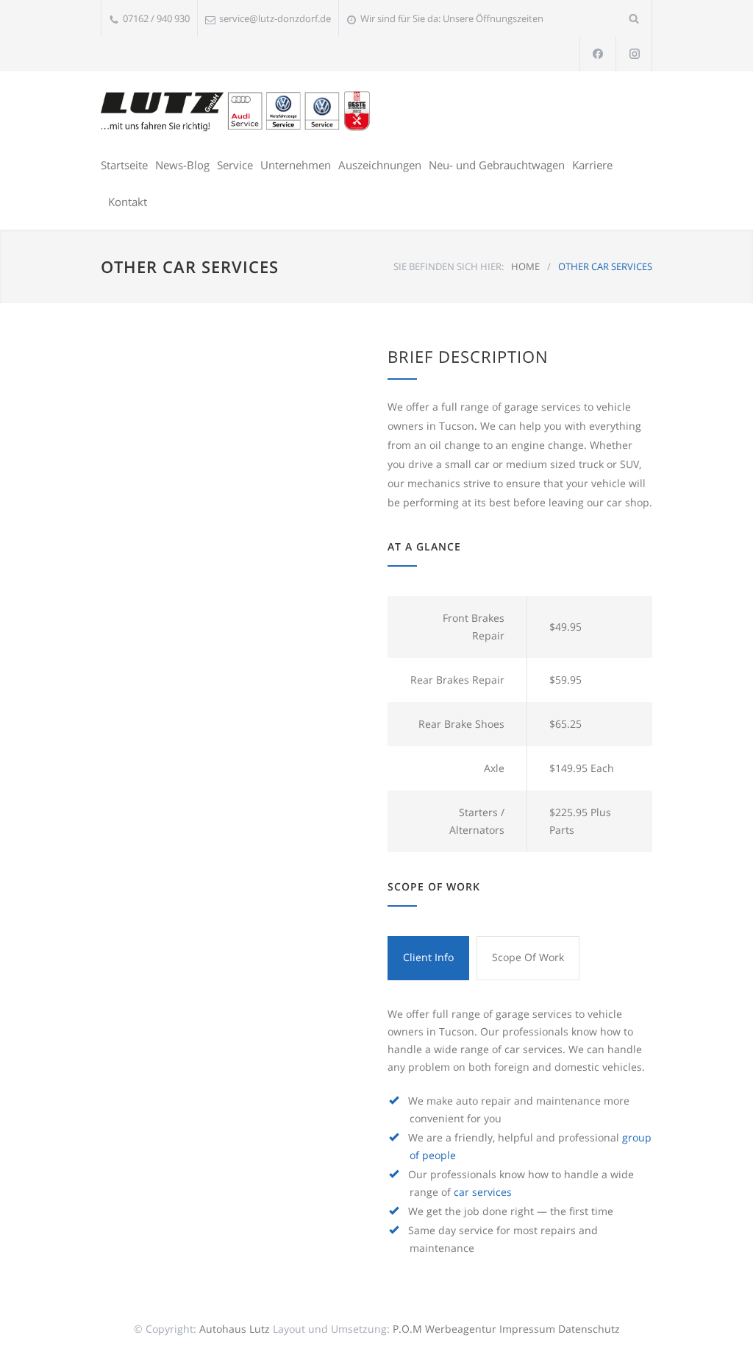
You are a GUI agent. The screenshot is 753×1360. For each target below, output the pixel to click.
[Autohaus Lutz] (237, 111)
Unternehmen (295, 164)
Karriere (592, 164)
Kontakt (127, 201)
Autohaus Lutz (234, 1329)
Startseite (124, 164)
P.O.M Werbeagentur (444, 1329)
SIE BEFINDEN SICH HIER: (448, 266)
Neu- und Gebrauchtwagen (497, 164)
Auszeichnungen (379, 164)
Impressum (527, 1329)
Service (235, 164)
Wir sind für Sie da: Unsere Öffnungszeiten (451, 18)
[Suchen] (634, 18)
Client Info (428, 957)
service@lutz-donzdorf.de (275, 18)
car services (483, 1192)
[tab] (428, 958)
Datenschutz (589, 1329)
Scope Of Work (528, 957)
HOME (525, 266)
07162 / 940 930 (156, 18)
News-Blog (182, 164)
